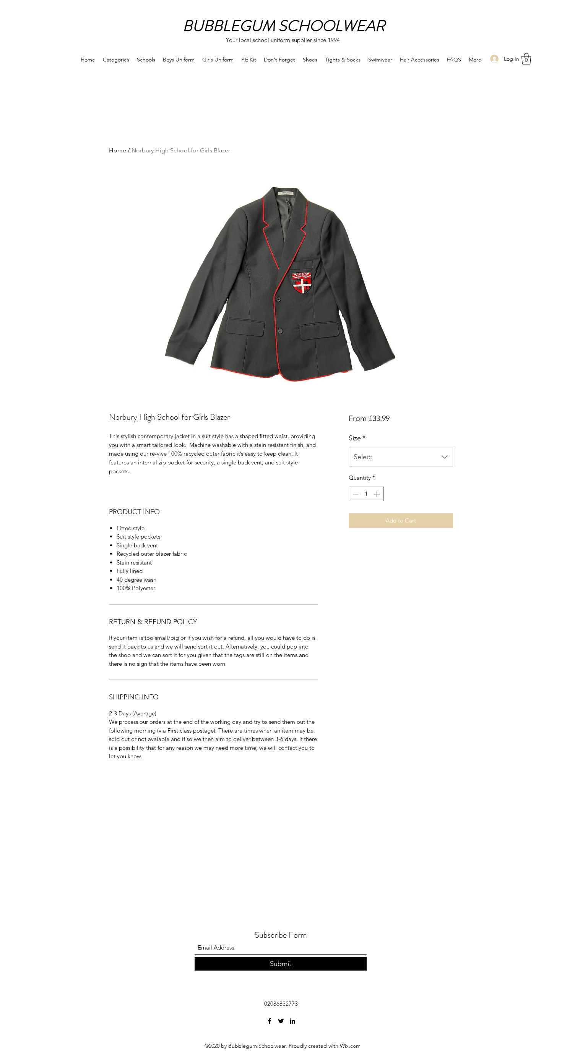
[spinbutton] (366, 494)
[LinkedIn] (292, 1021)
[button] (526, 59)
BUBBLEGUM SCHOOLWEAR (284, 26)
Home (117, 150)
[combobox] (401, 457)
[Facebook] (269, 1021)
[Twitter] (281, 1021)
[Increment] (377, 494)
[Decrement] (355, 494)
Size (357, 438)
